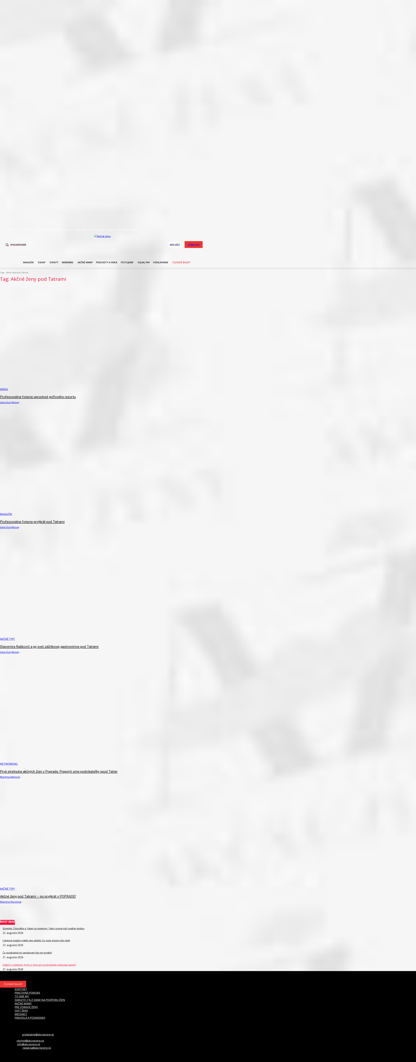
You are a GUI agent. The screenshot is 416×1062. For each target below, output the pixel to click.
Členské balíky (13, 984)
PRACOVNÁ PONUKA (27, 993)
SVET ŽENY (21, 1010)
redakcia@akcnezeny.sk (36, 1048)
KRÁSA (4, 389)
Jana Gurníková (9, 402)
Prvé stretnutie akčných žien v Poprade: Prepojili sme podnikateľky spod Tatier (58, 771)
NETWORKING (9, 764)
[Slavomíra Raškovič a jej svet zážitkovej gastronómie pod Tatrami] (106, 588)
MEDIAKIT (21, 1014)
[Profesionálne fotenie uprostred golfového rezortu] (106, 338)
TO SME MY (22, 996)
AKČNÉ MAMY (23, 1003)
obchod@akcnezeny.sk (30, 1041)
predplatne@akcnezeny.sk (38, 1034)
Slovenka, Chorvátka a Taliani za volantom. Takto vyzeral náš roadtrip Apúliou (43, 928)
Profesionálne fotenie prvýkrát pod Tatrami (32, 522)
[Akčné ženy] (104, 244)
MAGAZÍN (6, 514)
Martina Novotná (10, 902)
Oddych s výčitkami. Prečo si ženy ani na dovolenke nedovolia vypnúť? (39, 964)
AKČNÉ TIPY (7, 639)
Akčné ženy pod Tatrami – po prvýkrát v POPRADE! (38, 896)
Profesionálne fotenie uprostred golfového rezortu (38, 397)
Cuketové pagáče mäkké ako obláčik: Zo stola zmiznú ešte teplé (36, 940)
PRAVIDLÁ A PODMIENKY (30, 1018)
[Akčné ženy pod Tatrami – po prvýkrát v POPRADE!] (106, 838)
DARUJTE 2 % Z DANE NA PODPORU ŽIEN (40, 1000)
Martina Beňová (10, 777)
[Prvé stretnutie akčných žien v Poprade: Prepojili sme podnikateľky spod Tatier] (106, 713)
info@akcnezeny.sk (28, 1044)
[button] (15, 244)
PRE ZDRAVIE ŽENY (26, 1007)
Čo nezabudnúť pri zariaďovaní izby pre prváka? (27, 952)
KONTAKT (21, 989)
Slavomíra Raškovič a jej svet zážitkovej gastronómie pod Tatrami (49, 647)
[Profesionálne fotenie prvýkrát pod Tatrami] (106, 463)
